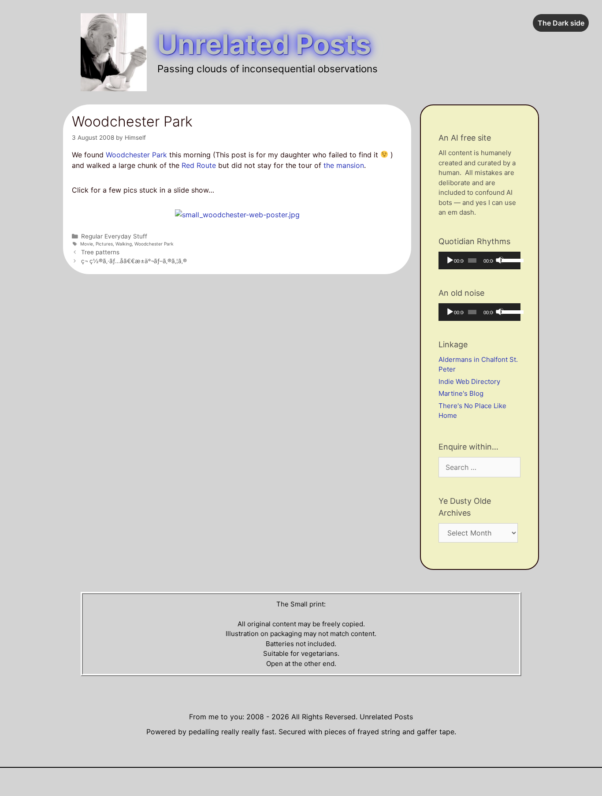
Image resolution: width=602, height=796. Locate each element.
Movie (86, 243)
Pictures (104, 243)
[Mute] (500, 260)
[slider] (509, 260)
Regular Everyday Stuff (114, 236)
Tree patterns (100, 252)
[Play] (449, 260)
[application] (479, 260)
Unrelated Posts (264, 44)
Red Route (199, 165)
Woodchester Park (136, 154)
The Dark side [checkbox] (561, 23)
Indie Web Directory (469, 381)
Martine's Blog (460, 393)
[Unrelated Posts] (114, 51)
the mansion (343, 165)
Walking (123, 243)
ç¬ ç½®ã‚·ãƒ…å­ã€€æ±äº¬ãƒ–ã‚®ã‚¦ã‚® (134, 260)
